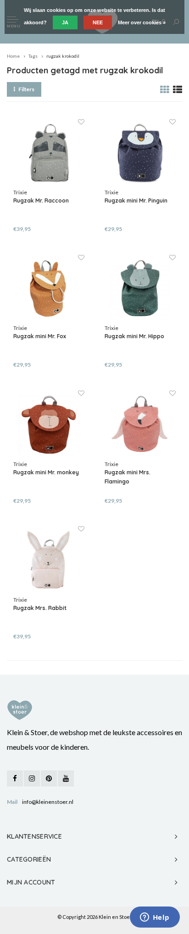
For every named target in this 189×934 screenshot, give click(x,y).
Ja (65, 22)
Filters (26, 89)
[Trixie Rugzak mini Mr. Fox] (48, 288)
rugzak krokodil (62, 56)
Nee (98, 22)
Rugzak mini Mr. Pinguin (136, 200)
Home (13, 56)
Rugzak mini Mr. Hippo (134, 336)
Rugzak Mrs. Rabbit (40, 607)
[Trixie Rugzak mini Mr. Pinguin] (140, 152)
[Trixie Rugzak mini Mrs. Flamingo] (140, 424)
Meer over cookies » (142, 22)
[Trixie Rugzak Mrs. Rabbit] (48, 559)
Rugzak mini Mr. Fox (39, 336)
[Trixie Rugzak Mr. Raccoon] (48, 152)
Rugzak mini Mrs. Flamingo (127, 477)
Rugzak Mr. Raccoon (41, 200)
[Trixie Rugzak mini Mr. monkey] (48, 424)
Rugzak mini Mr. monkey (46, 472)
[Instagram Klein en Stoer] (32, 778)
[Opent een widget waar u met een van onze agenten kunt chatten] (154, 918)
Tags (33, 56)
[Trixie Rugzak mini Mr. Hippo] (140, 288)
